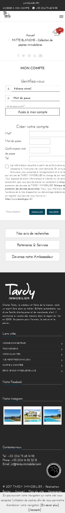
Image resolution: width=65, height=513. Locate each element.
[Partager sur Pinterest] (29, 56)
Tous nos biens (10, 348)
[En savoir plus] (50, 505)
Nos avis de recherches (32, 233)
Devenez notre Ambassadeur (32, 256)
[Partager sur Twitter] (23, 56)
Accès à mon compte (32, 112)
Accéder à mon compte (16, 8)
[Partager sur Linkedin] (34, 56)
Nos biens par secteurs (14, 343)
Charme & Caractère (13, 365)
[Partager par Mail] (40, 56)
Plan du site (36, 491)
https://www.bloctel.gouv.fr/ (18, 199)
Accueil (20, 491)
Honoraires (55, 491)
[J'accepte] (34, 510)
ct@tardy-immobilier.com (26, 464)
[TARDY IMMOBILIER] (32, 291)
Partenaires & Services (32, 244)
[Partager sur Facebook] (18, 56)
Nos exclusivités (11, 354)
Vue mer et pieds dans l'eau (17, 359)
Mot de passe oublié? (15, 106)
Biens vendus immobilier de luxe (19, 370)
